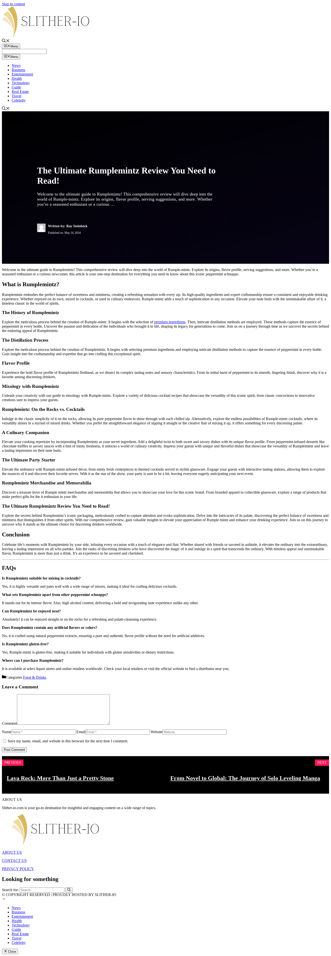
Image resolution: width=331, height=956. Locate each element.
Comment (9, 723)
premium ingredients (169, 322)
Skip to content (13, 4)
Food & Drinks (34, 677)
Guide (16, 87)
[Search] (68, 890)
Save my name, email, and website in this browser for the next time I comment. (68, 741)
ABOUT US (12, 852)
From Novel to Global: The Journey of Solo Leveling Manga (245, 778)
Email (80, 732)
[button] (4, 899)
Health (17, 78)
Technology (21, 83)
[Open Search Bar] (6, 41)
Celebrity (19, 100)
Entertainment (22, 74)
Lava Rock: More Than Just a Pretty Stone (60, 778)
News (16, 65)
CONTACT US (14, 860)
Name (6, 732)
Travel (16, 96)
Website (156, 732)
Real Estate (20, 92)
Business (18, 70)
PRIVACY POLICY (18, 869)
